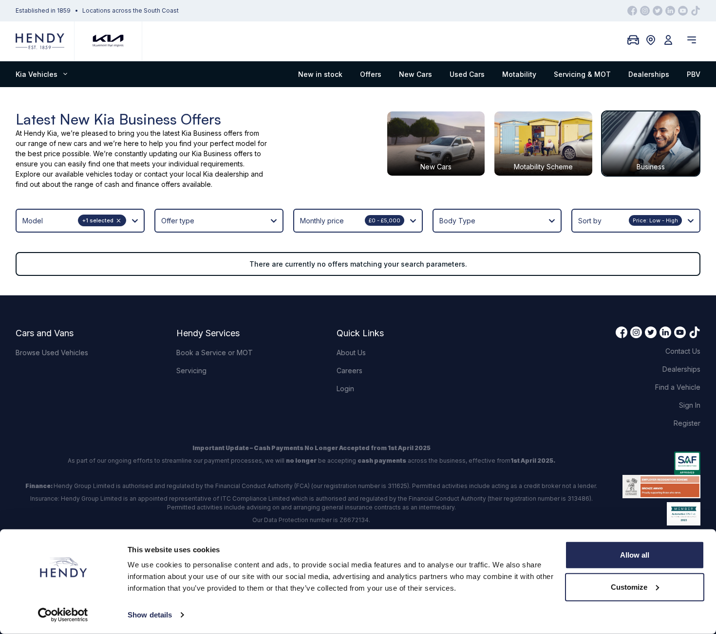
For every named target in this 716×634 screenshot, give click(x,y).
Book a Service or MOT (214, 352)
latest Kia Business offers (203, 133)
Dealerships (648, 74)
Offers (370, 74)
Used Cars (467, 74)
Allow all (634, 555)
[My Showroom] (633, 40)
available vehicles (84, 174)
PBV (693, 74)
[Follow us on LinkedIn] (670, 11)
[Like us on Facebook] (632, 11)
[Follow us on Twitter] (657, 11)
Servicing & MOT (582, 74)
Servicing (191, 370)
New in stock (320, 74)
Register (687, 423)
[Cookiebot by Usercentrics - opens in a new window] (63, 615)
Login (345, 388)
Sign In (689, 405)
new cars (72, 143)
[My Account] (668, 40)
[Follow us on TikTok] (695, 11)
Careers (349, 370)
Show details (150, 615)
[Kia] (108, 41)
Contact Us (682, 351)
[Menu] (691, 40)
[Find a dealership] (650, 40)
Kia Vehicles (36, 74)
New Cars (415, 74)
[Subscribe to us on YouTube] (683, 11)
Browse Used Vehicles (52, 352)
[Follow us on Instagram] (645, 11)
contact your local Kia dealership (196, 174)
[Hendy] (40, 41)
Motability (519, 74)
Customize (629, 586)
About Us (351, 352)
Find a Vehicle (677, 387)
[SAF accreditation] (661, 463)
